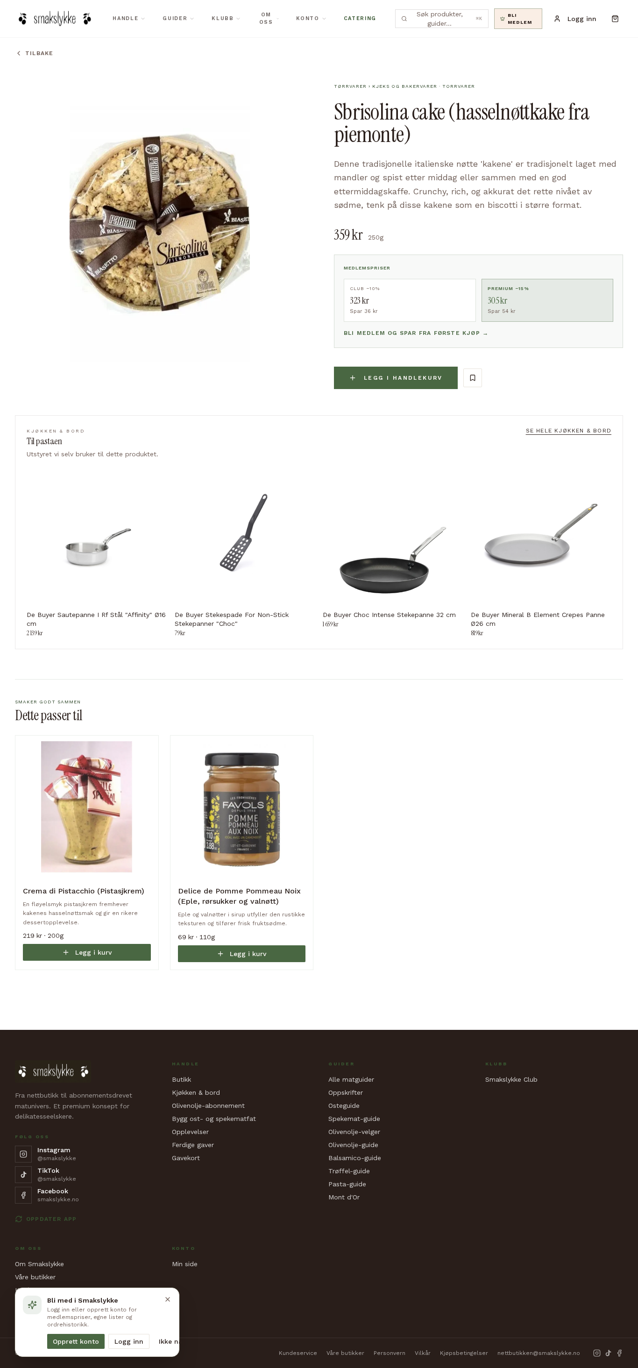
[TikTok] (608, 1353)
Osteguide (344, 1105)
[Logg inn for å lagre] (472, 378)
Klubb (223, 18)
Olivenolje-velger (354, 1131)
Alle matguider (351, 1079)
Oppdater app (51, 1219)
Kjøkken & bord (196, 1092)
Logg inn (128, 1341)
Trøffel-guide (349, 1171)
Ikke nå (170, 1341)
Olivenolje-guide (353, 1144)
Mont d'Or (344, 1197)
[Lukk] (167, 1299)
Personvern (389, 1353)
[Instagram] (597, 1353)
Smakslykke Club (511, 1079)
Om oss (266, 19)
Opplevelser (190, 1131)
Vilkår (423, 1353)
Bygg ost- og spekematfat (214, 1118)
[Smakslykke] (54, 19)
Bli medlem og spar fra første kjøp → (416, 333)
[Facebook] (619, 1353)
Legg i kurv (93, 952)
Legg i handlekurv (403, 378)
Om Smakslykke (39, 1264)
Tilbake (39, 53)
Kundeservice (298, 1353)
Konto (307, 18)
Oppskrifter (345, 1092)
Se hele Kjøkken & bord (568, 430)
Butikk (181, 1079)
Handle (125, 18)
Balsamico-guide (354, 1158)
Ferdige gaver (193, 1144)
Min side (185, 1264)
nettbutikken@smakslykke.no (538, 1353)
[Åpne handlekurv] (615, 18)
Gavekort (186, 1158)
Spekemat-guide (354, 1118)
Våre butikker (35, 1277)
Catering (360, 18)
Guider (175, 18)
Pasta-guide (347, 1184)
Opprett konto (76, 1341)
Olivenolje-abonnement (208, 1105)
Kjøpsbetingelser (464, 1353)
